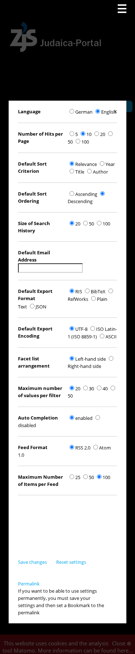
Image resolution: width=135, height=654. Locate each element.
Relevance (86, 164)
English (108, 112)
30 (91, 388)
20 (102, 134)
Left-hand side (90, 359)
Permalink (29, 583)
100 (85, 142)
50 (91, 223)
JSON (41, 306)
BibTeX (98, 291)
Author (100, 171)
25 (77, 477)
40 (105, 388)
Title (79, 171)
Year (110, 164)
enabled (84, 418)
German (84, 112)
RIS (78, 291)
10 (88, 134)
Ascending (86, 194)
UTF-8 (81, 329)
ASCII (111, 336)
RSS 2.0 (82, 447)
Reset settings (71, 562)
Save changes (32, 562)
